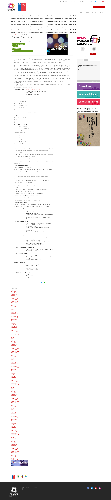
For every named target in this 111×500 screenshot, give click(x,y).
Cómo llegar (73, 1)
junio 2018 (13, 355)
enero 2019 (13, 345)
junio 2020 (13, 322)
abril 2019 (13, 341)
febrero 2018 (14, 360)
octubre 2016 (14, 383)
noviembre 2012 (14, 448)
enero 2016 (13, 395)
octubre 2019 (14, 333)
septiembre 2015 (15, 401)
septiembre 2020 (15, 317)
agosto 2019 (14, 335)
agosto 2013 (14, 436)
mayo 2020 (13, 323)
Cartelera (86, 12)
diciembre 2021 (14, 297)
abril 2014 (13, 424)
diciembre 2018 (14, 347)
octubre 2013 (14, 433)
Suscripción (64, 1)
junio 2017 (13, 372)
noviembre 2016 (14, 381)
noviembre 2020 (15, 315)
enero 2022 (13, 295)
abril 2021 (13, 308)
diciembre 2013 (14, 430)
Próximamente (80, 59)
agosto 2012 (14, 452)
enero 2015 (13, 412)
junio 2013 (13, 438)
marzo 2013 (13, 442)
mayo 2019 (13, 340)
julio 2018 (13, 354)
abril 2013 (13, 441)
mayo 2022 (13, 290)
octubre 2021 (14, 299)
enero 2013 (13, 445)
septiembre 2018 (15, 351)
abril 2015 (13, 408)
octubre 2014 (14, 416)
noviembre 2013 (14, 431)
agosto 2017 (14, 369)
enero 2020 (14, 329)
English (22, 489)
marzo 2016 (13, 392)
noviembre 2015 (14, 398)
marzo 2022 (14, 292)
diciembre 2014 (14, 413)
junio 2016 (13, 388)
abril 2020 (13, 324)
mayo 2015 (13, 406)
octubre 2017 (14, 366)
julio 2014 (13, 420)
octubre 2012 (14, 449)
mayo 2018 (13, 356)
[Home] (17, 7)
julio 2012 (13, 454)
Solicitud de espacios (99, 6)
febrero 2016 (14, 394)
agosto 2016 (14, 385)
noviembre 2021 (14, 298)
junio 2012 (13, 455)
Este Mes (86, 59)
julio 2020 (13, 320)
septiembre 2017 (15, 367)
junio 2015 (13, 405)
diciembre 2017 (14, 363)
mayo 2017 (13, 373)
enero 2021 (13, 312)
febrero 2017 (14, 377)
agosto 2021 (14, 302)
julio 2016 (13, 387)
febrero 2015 (14, 410)
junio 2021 (13, 305)
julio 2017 (13, 370)
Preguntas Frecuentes (25, 487)
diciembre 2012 (14, 447)
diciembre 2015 (14, 397)
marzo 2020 (14, 326)
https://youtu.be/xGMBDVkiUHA (32, 89)
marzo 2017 (13, 376)
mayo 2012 (13, 456)
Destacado (17, 34)
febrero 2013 (14, 444)
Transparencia (35, 487)
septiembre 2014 (15, 417)
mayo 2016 (13, 390)
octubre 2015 (14, 399)
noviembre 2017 (14, 365)
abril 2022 (13, 291)
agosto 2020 (14, 319)
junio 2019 (13, 338)
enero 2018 (13, 362)
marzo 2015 (13, 409)
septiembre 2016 (15, 384)
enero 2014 (13, 429)
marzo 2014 (13, 426)
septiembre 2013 (15, 434)
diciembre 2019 (14, 330)
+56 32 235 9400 (15, 497)
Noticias (102, 12)
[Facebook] (40, 283)
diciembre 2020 (14, 313)
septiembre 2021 (15, 301)
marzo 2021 (13, 309)
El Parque (94, 12)
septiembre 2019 (15, 334)
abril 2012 (13, 458)
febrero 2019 (14, 344)
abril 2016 (13, 391)
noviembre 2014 (14, 415)
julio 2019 (13, 337)
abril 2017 (13, 374)
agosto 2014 (14, 419)
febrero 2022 (14, 294)
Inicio (80, 12)
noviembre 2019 (14, 331)
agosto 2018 (14, 352)
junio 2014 (13, 422)
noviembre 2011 (14, 459)
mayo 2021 (13, 306)
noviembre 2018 (15, 348)
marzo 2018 (13, 359)
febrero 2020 (14, 327)
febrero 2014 (14, 427)
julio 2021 (13, 304)
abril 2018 (13, 358)
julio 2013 (13, 437)
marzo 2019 (13, 342)
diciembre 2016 (14, 380)
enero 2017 (13, 379)
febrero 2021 (14, 310)
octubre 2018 (14, 349)
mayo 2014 (13, 423)
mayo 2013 (13, 440)
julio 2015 (13, 404)
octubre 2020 (14, 316)
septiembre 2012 (15, 451)
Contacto (82, 1)
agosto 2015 (14, 402)
